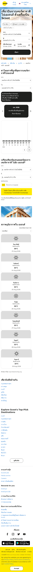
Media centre (5, 475)
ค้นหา (16, 52)
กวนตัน (3, 421)
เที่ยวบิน (12, 63)
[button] (19, 24)
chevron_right (30, 111)
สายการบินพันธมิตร (7, 481)
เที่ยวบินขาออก (7, 44)
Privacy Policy (9, 559)
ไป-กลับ (5, 24)
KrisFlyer (4, 489)
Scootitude (5, 473)
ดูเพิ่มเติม (16, 460)
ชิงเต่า (3, 450)
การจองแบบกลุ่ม (6, 502)
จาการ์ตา (4, 444)
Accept (16, 568)
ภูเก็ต (2, 392)
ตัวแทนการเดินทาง (7, 499)
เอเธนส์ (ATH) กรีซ (9, 40)
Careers (3, 478)
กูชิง (2, 436)
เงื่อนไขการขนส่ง (6, 512)
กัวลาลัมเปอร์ (5, 427)
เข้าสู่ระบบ (14, 3)
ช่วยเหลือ (4, 509)
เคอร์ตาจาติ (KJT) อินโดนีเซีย (12, 34)
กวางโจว (4, 424)
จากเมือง (29, 551)
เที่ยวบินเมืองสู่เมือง (21, 549)
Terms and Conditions (22, 559)
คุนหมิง (3, 441)
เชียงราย (3, 398)
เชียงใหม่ (4, 395)
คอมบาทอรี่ (4, 438)
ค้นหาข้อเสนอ (16, 113)
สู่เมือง (13, 549)
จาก (4, 32)
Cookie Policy (9, 564)
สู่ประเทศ (8, 549)
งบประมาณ (4, 181)
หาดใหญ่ (4, 400)
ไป (2, 85)
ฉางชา (3, 447)
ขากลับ (20, 44)
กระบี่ (2, 389)
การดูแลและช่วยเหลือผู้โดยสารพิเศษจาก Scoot (13, 516)
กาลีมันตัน (4, 430)
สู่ (3, 38)
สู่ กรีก (20, 63)
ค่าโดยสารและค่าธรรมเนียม (10, 520)
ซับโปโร (3, 453)
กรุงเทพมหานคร (6, 383)
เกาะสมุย (4, 386)
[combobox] (15, 80)
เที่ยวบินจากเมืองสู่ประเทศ (7, 551)
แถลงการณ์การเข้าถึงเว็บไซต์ (10, 526)
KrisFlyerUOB (5, 491)
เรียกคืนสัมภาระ (6, 523)
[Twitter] (19, 534)
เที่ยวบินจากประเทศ (21, 551)
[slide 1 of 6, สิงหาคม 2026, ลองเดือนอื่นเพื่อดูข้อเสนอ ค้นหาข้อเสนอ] (16, 111)
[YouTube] (24, 534)
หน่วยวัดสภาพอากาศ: (25, 228)
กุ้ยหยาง (3, 433)
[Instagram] (13, 534)
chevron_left (2, 111)
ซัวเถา (3, 455)
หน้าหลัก (4, 63)
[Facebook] (7, 534)
